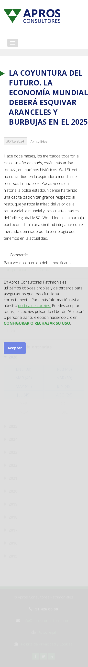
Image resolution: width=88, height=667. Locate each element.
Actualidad (39, 141)
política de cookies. (34, 305)
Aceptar (15, 347)
